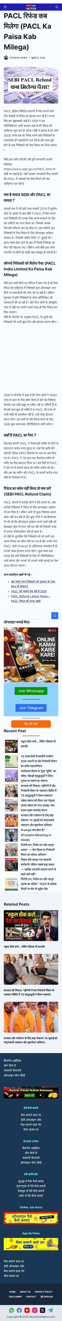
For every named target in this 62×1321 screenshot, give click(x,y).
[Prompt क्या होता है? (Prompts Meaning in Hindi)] (11, 835)
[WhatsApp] (11, 1310)
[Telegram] (50, 1310)
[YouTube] (27, 1310)
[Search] (54, 615)
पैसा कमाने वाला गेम (31, 1124)
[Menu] (5, 7)
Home (12, 1291)
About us (25, 1291)
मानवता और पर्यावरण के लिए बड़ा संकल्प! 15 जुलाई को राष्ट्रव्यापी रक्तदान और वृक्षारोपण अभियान (37, 820)
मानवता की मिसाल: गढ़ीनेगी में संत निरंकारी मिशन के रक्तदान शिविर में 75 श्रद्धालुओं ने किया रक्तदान (38, 790)
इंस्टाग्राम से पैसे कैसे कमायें (31, 1186)
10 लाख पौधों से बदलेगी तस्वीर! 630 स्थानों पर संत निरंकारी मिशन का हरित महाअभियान (39, 761)
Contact (31, 1296)
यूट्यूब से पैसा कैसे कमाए (31, 1181)
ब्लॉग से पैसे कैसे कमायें (31, 1196)
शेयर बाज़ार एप (30, 1129)
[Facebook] (19, 1310)
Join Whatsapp (31, 691)
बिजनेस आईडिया (12, 1060)
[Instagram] (34, 1310)
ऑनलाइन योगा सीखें (14, 1075)
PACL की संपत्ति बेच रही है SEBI (28, 591)
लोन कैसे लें (10, 1065)
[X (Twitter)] (42, 1310)
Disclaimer (15, 1296)
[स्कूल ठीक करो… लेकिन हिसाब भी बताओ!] (11, 746)
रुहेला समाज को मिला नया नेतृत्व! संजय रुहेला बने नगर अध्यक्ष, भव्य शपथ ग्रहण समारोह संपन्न (38, 805)
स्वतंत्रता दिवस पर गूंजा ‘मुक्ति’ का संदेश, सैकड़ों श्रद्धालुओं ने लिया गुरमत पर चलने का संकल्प (38, 776)
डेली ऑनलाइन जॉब (31, 1120)
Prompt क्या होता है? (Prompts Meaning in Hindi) (36, 834)
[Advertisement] (31, 360)
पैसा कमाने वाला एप (31, 1115)
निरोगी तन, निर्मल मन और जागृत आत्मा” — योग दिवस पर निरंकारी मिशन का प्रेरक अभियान (38, 849)
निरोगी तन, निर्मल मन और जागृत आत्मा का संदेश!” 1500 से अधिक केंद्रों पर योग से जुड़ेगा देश (39, 884)
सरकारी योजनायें (12, 1070)
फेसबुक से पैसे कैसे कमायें (31, 1191)
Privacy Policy (44, 1291)
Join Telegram (31, 708)
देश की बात (31, 724)
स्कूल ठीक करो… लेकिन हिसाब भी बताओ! (24, 946)
